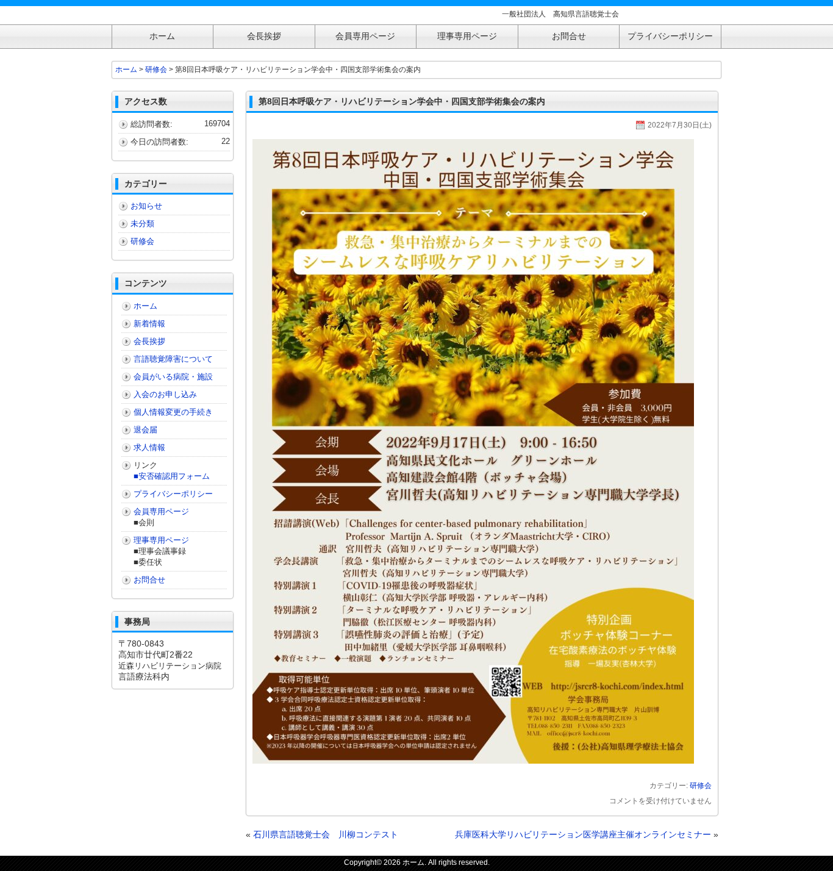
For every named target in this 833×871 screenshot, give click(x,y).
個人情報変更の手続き (173, 412)
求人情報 (149, 447)
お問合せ (149, 579)
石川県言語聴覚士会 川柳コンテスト (325, 834)
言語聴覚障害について (173, 359)
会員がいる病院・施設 (173, 376)
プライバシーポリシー (173, 493)
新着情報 (149, 323)
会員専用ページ (161, 511)
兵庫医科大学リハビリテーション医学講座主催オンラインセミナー (583, 834)
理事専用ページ (161, 540)
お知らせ (146, 205)
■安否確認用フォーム (172, 476)
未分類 (142, 223)
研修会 (701, 785)
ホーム (126, 69)
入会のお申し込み (165, 394)
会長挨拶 (149, 341)
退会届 (145, 429)
